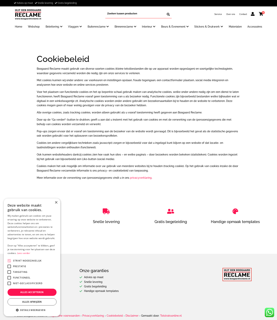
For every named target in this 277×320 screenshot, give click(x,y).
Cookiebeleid (115, 315)
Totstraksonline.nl (171, 315)
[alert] (32, 257)
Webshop (34, 26)
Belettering (52, 26)
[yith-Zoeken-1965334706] (168, 14)
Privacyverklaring (93, 315)
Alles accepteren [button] (32, 292)
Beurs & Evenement (173, 26)
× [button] (56, 202)
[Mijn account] (253, 14)
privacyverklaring (141, 177)
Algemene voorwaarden (65, 315)
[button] (32, 310)
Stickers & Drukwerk (207, 26)
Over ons (230, 14)
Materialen (235, 26)
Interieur (147, 26)
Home (18, 26)
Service (218, 14)
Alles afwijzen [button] (32, 301)
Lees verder (23, 253)
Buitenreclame (97, 26)
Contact (243, 14)
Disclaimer (131, 315)
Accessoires (254, 26)
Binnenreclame (124, 26)
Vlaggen (73, 26)
